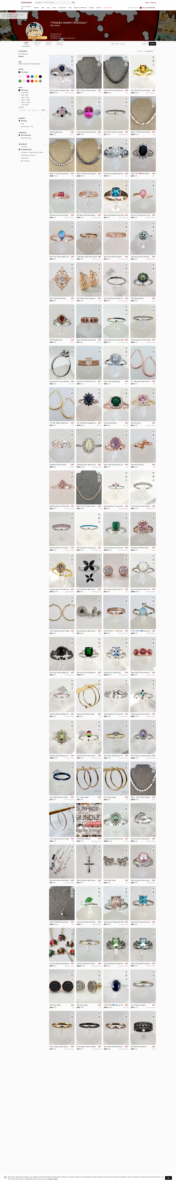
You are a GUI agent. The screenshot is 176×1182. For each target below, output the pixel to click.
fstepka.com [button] (56, 36)
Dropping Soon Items (28, 155)
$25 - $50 (24, 95)
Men (42, 8)
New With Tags (26, 138)
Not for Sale (25, 161)
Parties (98, 8)
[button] (39, 3)
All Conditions (26, 135)
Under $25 (25, 92)
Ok (168, 1178)
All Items (24, 121)
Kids (48, 8)
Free (22, 124)
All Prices (24, 90)
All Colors (24, 72)
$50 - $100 (25, 97)
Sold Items (24, 158)
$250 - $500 (25, 102)
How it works (133, 7)
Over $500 (25, 105)
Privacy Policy (53, 1179)
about (144, 44)
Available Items (26, 149)
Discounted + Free (27, 126)
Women (36, 8)
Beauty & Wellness (80, 8)
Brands (91, 8)
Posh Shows (107, 8)
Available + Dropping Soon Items (32, 152)
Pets (70, 8)
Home (54, 8)
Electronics (62, 8)
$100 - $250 (25, 100)
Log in (147, 2)
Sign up (153, 2)
